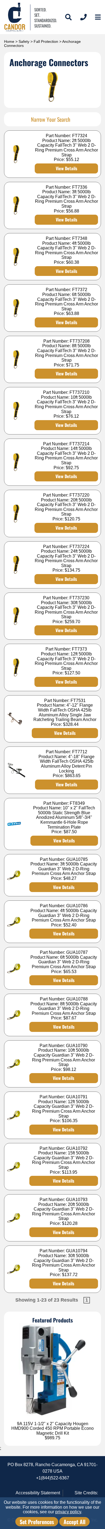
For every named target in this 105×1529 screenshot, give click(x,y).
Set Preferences (37, 1522)
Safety (24, 41)
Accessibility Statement (38, 1493)
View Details (66, 168)
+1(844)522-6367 (52, 1478)
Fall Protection (46, 41)
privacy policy (68, 1511)
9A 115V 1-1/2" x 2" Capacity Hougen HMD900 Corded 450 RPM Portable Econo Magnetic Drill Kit (52, 1428)
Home (9, 41)
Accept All (74, 1522)
